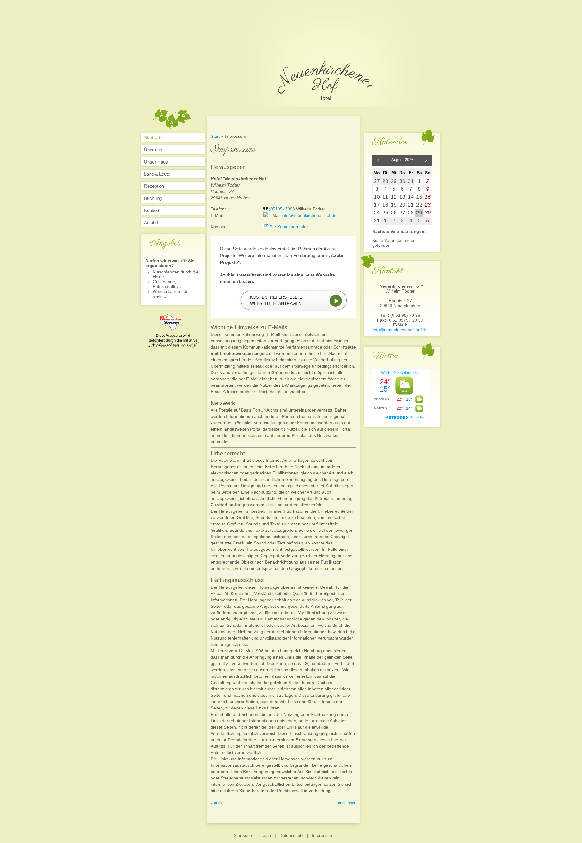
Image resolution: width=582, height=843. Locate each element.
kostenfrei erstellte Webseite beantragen (276, 300)
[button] (426, 160)
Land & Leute (157, 174)
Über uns (153, 149)
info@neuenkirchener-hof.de (400, 329)
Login (265, 835)
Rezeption (154, 186)
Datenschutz (291, 835)
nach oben (347, 803)
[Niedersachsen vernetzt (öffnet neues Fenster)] (173, 347)
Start (215, 136)
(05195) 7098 (282, 209)
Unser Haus (156, 161)
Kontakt (151, 210)
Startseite (153, 137)
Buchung (153, 198)
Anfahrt (151, 222)
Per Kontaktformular (288, 226)
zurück (216, 803)
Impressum (322, 835)
